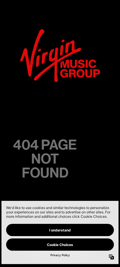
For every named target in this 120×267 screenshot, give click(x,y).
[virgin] (60, 31)
